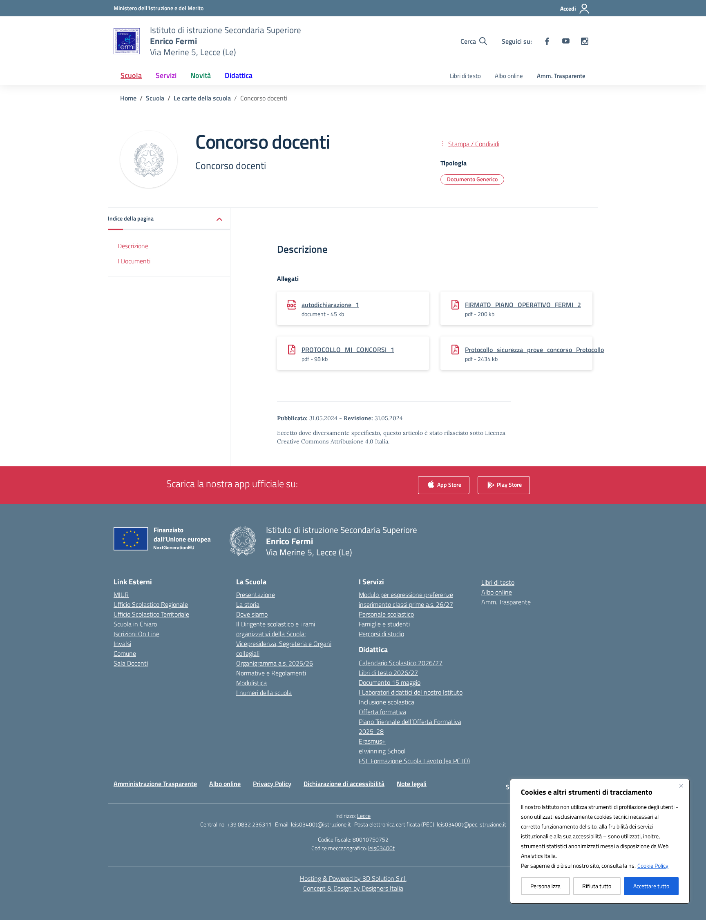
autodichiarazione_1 (330, 305)
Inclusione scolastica (386, 702)
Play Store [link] (509, 484)
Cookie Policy (652, 865)
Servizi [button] (166, 75)
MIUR (121, 594)
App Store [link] (448, 484)
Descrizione (133, 246)
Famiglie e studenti (384, 624)
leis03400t (381, 848)
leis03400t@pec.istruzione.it (471, 824)
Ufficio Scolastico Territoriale (151, 614)
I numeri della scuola (264, 692)
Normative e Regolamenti (271, 673)
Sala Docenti (131, 663)
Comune (125, 653)
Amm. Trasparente (561, 75)
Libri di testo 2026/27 (388, 672)
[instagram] (584, 41)
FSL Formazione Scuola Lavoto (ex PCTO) (414, 761)
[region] (600, 841)
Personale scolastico (386, 614)
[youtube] (566, 41)
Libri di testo (465, 75)
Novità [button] (200, 75)
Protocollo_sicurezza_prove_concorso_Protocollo (534, 349)
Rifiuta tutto (596, 886)
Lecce (364, 815)
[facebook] (547, 41)
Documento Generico (472, 179)
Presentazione (255, 594)
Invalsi (122, 643)
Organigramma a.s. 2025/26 (274, 663)
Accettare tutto (651, 886)
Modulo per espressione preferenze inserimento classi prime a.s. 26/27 (406, 599)
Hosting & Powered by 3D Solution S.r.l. (353, 878)
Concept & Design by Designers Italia (353, 888)
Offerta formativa (382, 712)
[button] (169, 219)
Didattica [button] (238, 75)
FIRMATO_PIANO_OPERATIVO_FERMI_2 (523, 305)
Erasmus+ (372, 741)
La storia (247, 604)
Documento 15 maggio (389, 682)
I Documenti (134, 261)
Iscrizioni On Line (136, 634)
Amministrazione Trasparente (155, 784)
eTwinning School (382, 751)
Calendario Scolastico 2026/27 (400, 663)
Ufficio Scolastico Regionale (151, 604)
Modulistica (251, 683)
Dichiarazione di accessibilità (344, 784)
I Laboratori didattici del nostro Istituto (410, 692)
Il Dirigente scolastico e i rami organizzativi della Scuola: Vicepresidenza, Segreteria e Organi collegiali (283, 638)
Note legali (412, 784)
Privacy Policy (272, 784)
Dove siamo (252, 614)
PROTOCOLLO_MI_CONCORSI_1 (348, 349)
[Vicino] (681, 786)
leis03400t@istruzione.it (321, 824)
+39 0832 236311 (249, 824)
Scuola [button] (131, 75)
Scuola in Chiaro (135, 624)
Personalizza (545, 886)
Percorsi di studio (381, 634)
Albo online (509, 75)
